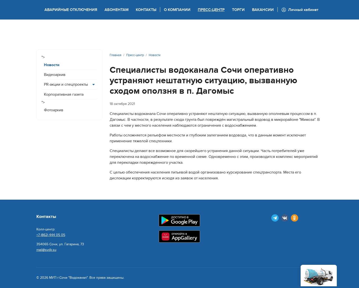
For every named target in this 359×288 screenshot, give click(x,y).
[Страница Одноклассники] (294, 218)
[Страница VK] (284, 218)
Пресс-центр (211, 9)
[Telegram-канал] (275, 218)
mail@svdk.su (46, 250)
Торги (238, 9)
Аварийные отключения (70, 9)
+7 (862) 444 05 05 (50, 235)
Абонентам (116, 9)
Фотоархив (53, 110)
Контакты (146, 9)
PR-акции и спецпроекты (66, 84)
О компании (177, 9)
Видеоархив (54, 74)
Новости (51, 64)
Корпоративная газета (64, 94)
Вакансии (263, 9)
